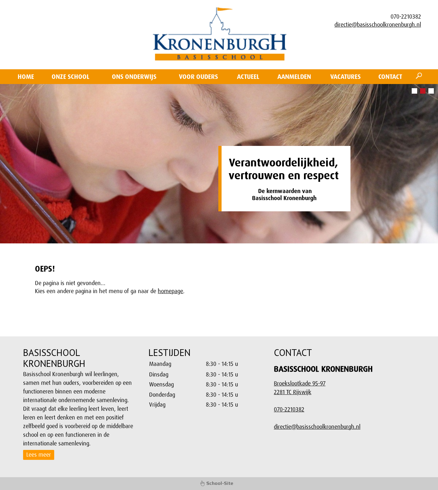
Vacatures (345, 76)
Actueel (248, 76)
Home (26, 76)
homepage (170, 291)
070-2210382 (289, 409)
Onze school (70, 76)
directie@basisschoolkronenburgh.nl (377, 25)
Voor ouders (198, 76)
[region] (205, 384)
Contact (390, 76)
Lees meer (38, 455)
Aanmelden (294, 76)
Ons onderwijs (134, 76)
